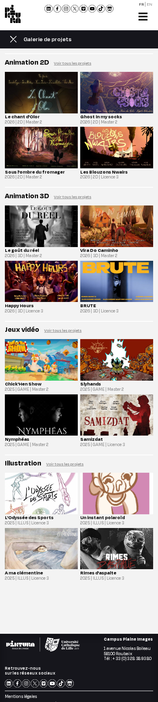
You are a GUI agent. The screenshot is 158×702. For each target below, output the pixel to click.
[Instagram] (66, 9)
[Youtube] (92, 9)
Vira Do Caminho (99, 250)
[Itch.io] (110, 9)
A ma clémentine (24, 572)
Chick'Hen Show (23, 383)
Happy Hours (19, 305)
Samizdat (91, 439)
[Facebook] (57, 9)
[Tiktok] (101, 9)
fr (141, 4)
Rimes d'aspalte (98, 572)
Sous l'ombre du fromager (35, 171)
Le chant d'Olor (22, 116)
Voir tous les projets (72, 63)
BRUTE (88, 305)
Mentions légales (21, 696)
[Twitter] (75, 9)
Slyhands (90, 383)
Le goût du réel (22, 250)
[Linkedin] (49, 9)
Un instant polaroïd (102, 517)
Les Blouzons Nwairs (104, 171)
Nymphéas (17, 439)
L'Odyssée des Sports (29, 517)
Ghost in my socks (101, 116)
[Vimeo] (83, 9)
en (149, 4)
